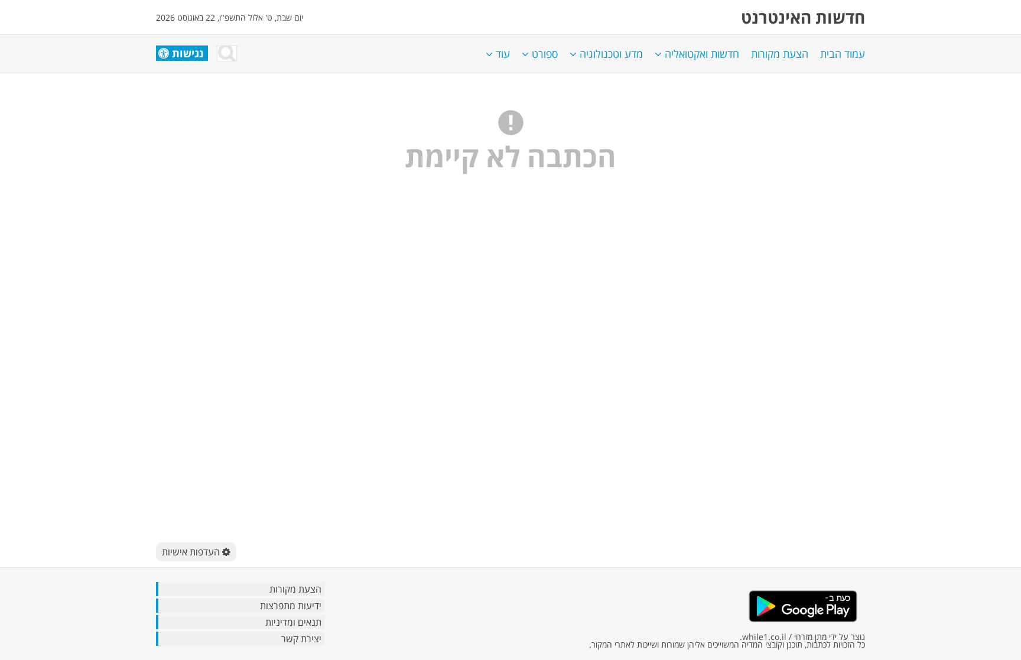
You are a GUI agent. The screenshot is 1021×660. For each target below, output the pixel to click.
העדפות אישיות (192, 551)
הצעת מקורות (779, 54)
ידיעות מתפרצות (290, 605)
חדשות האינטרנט (803, 17)
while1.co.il (764, 636)
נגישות (188, 53)
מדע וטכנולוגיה (610, 54)
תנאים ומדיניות (293, 622)
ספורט (543, 54)
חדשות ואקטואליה (700, 54)
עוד (501, 54)
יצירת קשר (301, 638)
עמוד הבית (842, 54)
